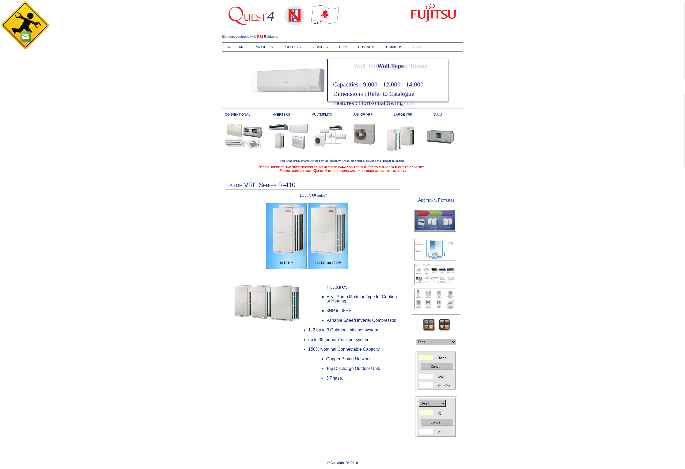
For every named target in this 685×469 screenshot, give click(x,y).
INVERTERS (281, 114)
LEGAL (418, 47)
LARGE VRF (403, 114)
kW (441, 376)
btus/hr (444, 385)
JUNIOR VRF (362, 114)
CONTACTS (366, 47)
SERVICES (319, 47)
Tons (442, 357)
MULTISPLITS (321, 114)
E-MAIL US (394, 47)
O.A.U (437, 114)
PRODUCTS (264, 47)
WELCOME (235, 47)
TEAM (342, 47)
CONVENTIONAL (237, 114)
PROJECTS (292, 47)
